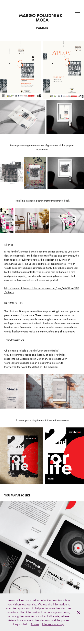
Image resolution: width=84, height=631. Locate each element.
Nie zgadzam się (53, 624)
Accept (35, 624)
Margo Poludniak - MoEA (42, 18)
